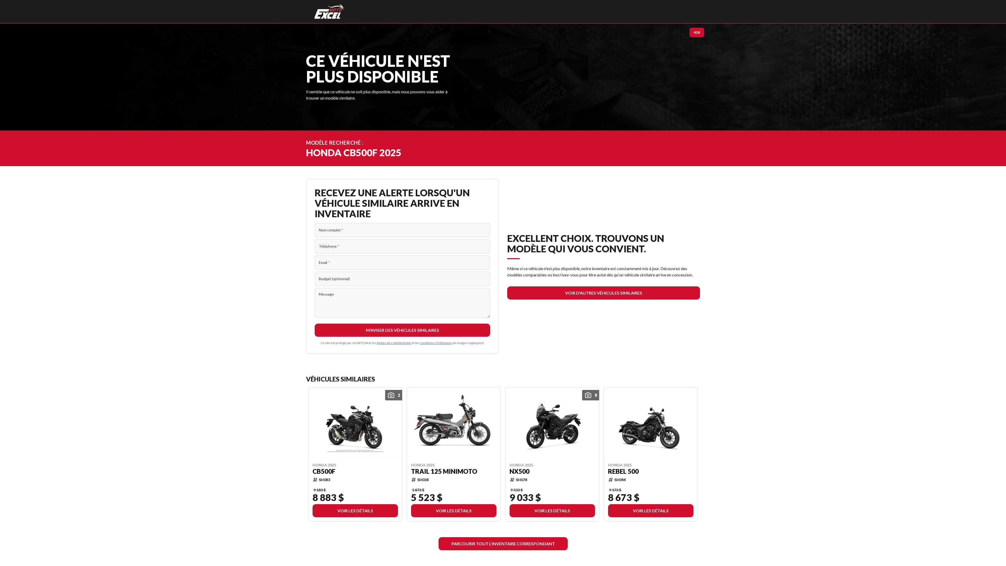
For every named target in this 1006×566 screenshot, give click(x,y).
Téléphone (329, 246)
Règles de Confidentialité (394, 343)
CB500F (324, 471)
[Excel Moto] (329, 11)
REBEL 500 (623, 471)
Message (326, 294)
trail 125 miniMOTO (444, 471)
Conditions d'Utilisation (436, 343)
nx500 (519, 471)
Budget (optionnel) (334, 278)
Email (324, 262)
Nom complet (331, 230)
